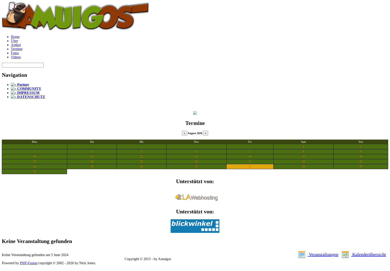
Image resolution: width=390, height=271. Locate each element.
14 (249, 156)
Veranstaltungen (323, 254)
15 (303, 156)
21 (249, 161)
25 (92, 166)
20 (196, 161)
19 (141, 161)
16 (361, 156)
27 (196, 166)
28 (249, 166)
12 (141, 156)
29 (303, 166)
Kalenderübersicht (368, 254)
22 (303, 161)
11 (92, 156)
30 (361, 166)
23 (361, 161)
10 (34, 156)
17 (34, 161)
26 (141, 166)
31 (34, 171)
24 (34, 166)
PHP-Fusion (28, 263)
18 (92, 161)
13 (196, 156)
